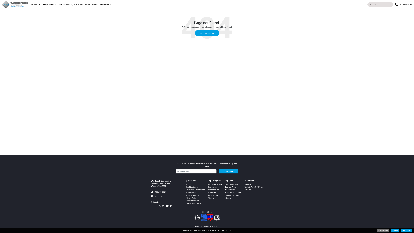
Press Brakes (213, 190)
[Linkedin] (171, 206)
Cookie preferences (194, 203)
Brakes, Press (230, 187)
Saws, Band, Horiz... (233, 184)
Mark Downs (91, 4)
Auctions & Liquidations (71, 4)
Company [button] (104, 4)
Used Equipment (47, 4)
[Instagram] (163, 206)
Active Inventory (192, 195)
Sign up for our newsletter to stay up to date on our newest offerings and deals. (207, 165)
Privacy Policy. (225, 230)
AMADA (248, 184)
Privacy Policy (191, 198)
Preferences (383, 230)
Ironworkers (213, 192)
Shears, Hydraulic (232, 195)
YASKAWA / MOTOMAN (254, 187)
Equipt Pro (199, 226)
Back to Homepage (207, 33)
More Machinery (215, 184)
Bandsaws (212, 187)
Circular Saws (213, 195)
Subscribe (229, 171)
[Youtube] (167, 206)
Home (34, 4)
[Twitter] (160, 206)
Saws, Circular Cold (233, 192)
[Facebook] (156, 206)
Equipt (216, 226)
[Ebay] (152, 206)
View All (211, 198)
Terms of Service (192, 201)
